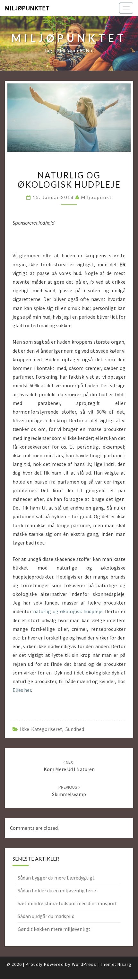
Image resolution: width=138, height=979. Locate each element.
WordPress (84, 964)
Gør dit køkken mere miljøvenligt (54, 929)
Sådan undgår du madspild (46, 916)
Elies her (22, 690)
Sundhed (74, 729)
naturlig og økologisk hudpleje (67, 611)
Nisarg (124, 964)
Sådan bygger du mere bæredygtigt (56, 877)
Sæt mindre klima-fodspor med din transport (67, 903)
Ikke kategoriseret (41, 729)
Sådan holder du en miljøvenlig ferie (57, 890)
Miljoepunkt (96, 197)
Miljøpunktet (27, 8)
